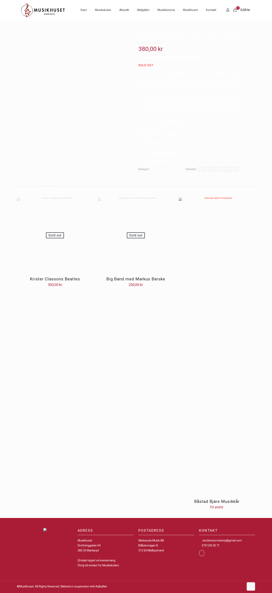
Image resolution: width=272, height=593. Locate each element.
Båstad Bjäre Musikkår (217, 501)
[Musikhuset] (43, 10)
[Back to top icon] (251, 586)
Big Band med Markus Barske (135, 279)
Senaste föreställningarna (166, 169)
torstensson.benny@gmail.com (222, 540)
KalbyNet (101, 586)
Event (202, 169)
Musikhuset (230, 169)
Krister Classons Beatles (55, 279)
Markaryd (215, 169)
